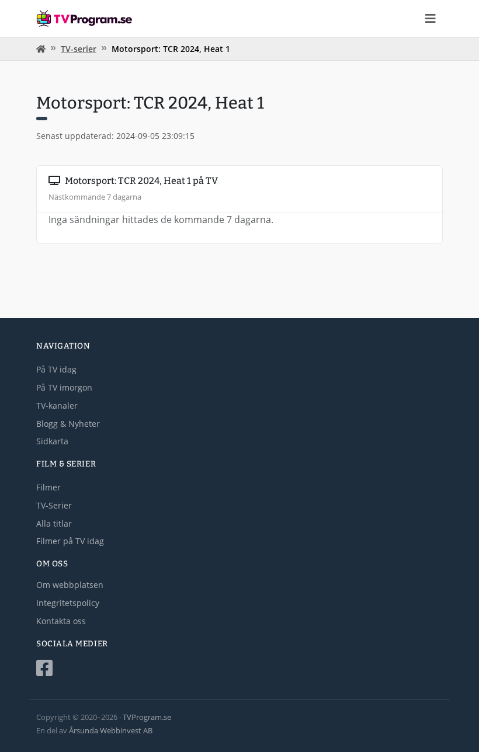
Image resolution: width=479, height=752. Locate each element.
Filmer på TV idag (70, 540)
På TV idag (56, 369)
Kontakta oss (61, 620)
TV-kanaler (57, 405)
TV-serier (78, 48)
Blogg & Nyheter (68, 423)
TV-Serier (54, 505)
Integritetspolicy (67, 602)
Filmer (48, 487)
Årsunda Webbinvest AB (110, 730)
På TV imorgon (64, 387)
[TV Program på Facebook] (239, 668)
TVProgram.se (147, 717)
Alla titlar (54, 523)
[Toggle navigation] (430, 19)
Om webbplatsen (69, 584)
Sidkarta (52, 441)
